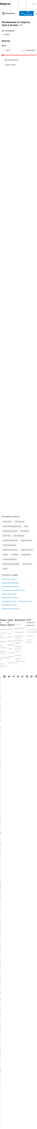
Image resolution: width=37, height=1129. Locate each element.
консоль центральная (10, 540)
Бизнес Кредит (20, 628)
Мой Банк (11, 641)
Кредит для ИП (20, 632)
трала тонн (6, 535)
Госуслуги (11, 652)
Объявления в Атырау (9, 605)
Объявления (10, 13)
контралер (14, 554)
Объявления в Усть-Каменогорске (13, 590)
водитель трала (26, 540)
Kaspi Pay (18, 624)
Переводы (11, 645)
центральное (25, 554)
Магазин (10, 629)
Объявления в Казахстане (10, 609)
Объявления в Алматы (9, 579)
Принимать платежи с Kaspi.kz (19, 649)
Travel (9, 633)
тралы (5, 568)
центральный (19, 521)
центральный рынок (10, 559)
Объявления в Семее (26, 601)
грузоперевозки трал (10, 531)
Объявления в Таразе (9, 601)
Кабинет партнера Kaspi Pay (20, 661)
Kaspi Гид (11, 662)
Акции (10, 649)
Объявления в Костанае (10, 597)
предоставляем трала (10, 550)
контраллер (24, 531)
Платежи (10, 637)
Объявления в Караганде (10, 583)
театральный (27, 564)
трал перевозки (19, 535)
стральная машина (9, 545)
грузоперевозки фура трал (12, 526)
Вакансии (29, 636)
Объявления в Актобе (9, 594)
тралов (5, 554)
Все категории (28, 13)
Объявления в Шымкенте (10, 586)
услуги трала (7, 521)
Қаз (34, 4)
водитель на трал (27, 550)
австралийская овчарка (11, 564)
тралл (26, 526)
